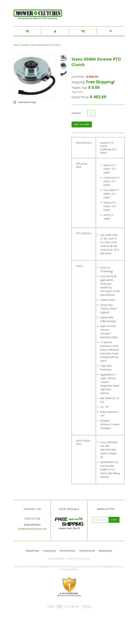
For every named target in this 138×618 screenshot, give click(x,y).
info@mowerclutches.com (32, 528)
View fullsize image (24, 102)
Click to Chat (32, 518)
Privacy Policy (49, 550)
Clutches (25, 45)
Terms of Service (67, 550)
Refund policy (105, 550)
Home (16, 45)
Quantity (76, 113)
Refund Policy (32, 550)
